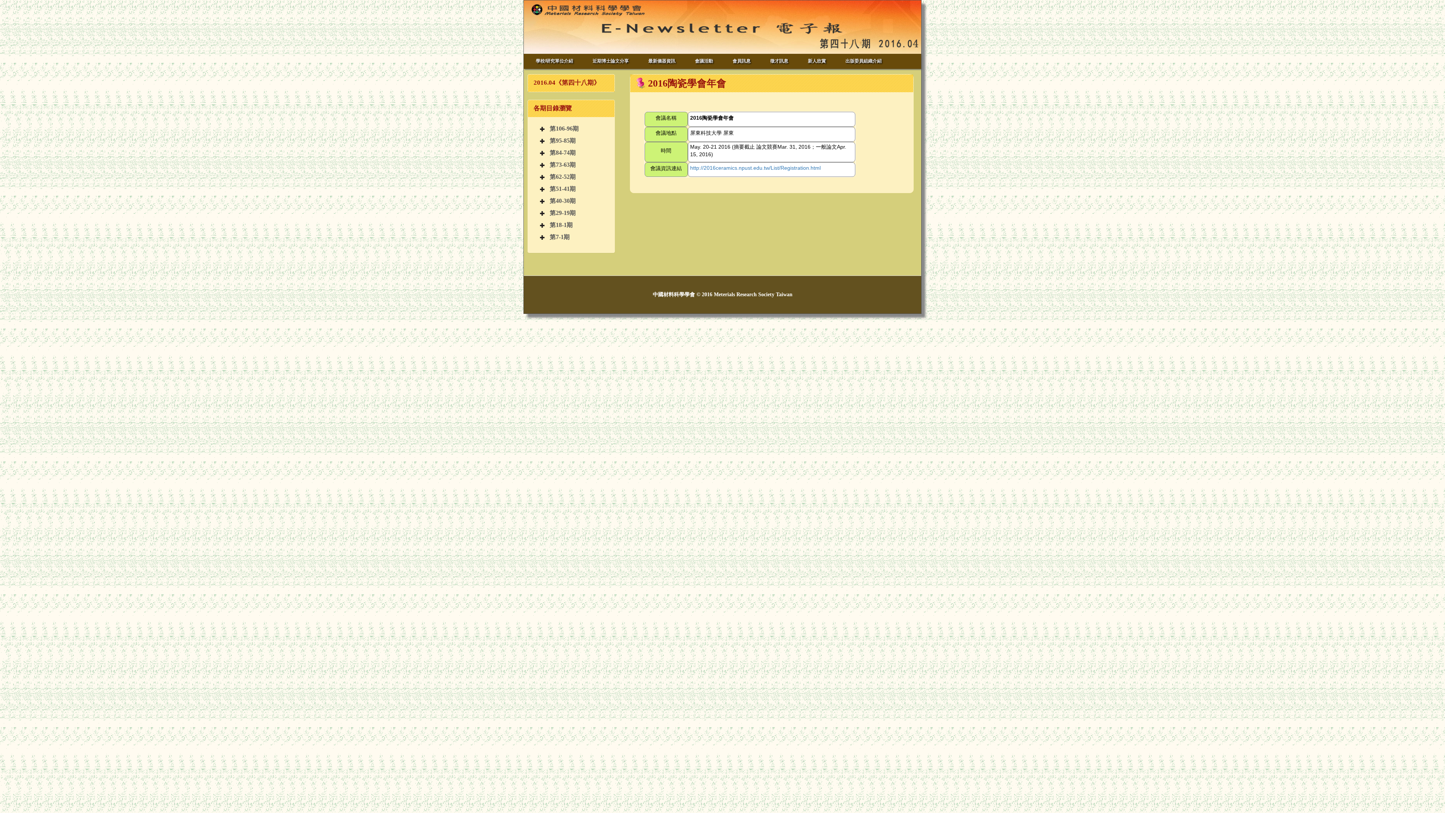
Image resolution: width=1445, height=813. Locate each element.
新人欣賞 (817, 61)
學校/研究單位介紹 (554, 61)
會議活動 (704, 61)
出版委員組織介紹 (864, 61)
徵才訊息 (779, 61)
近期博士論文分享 (611, 61)
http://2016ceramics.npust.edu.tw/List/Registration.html (755, 168)
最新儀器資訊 (661, 61)
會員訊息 (742, 61)
